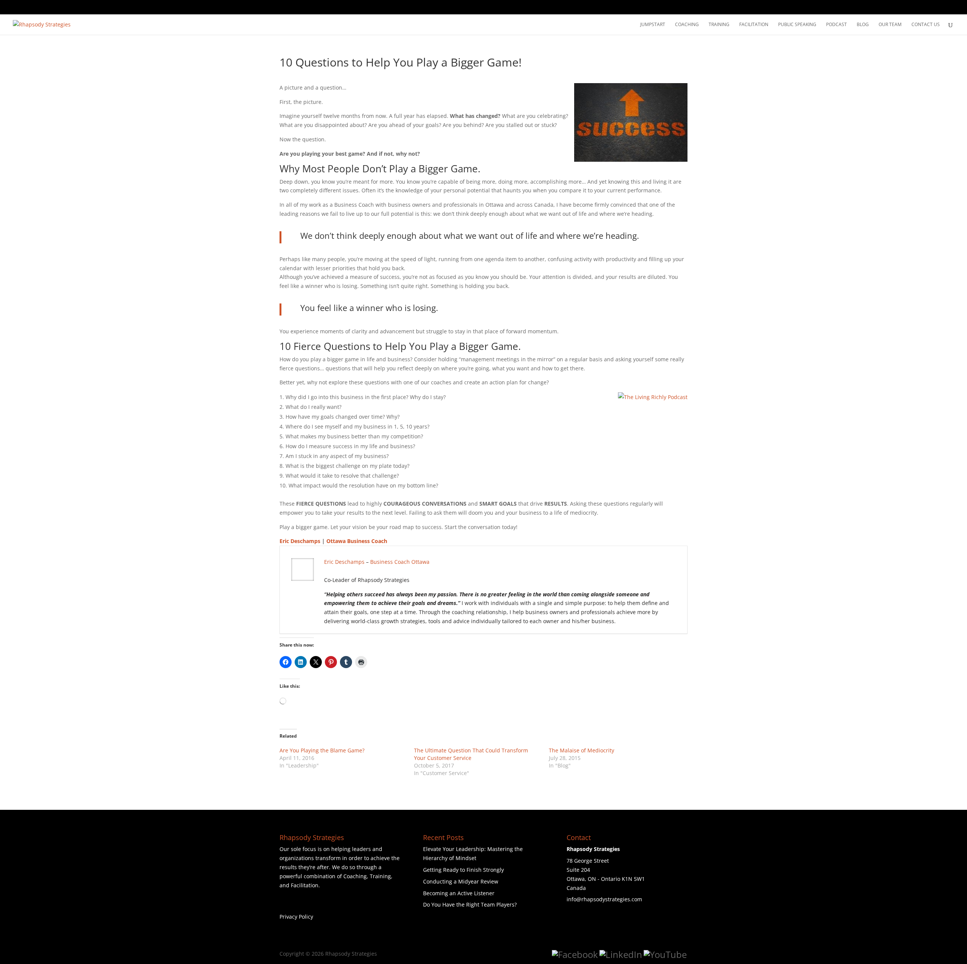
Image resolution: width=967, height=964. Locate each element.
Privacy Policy (296, 916)
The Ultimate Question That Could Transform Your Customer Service (471, 754)
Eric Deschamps (300, 541)
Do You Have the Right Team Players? (470, 904)
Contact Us (925, 25)
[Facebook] (575, 954)
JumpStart (652, 25)
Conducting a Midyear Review (460, 881)
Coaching (687, 25)
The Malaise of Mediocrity (581, 750)
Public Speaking (797, 25)
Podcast (836, 25)
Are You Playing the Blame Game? (322, 750)
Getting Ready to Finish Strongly (463, 869)
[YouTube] (665, 954)
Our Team (890, 25)
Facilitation (753, 25)
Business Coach (390, 561)
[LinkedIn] (621, 954)
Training (719, 25)
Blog (863, 25)
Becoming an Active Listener (458, 893)
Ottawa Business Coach (356, 541)
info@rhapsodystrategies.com (604, 899)
